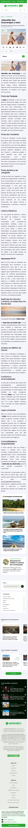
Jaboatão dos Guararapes (10, 73)
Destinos (13, 770)
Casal (10, 394)
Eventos (5, 606)
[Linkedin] (13, 757)
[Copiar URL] (24, 47)
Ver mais (13, 673)
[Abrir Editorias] (7, 10)
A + (3, 51)
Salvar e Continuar (13, 825)
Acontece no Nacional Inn (9, 610)
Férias (2, 16)
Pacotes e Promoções (13, 802)
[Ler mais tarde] (19, 624)
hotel (4, 416)
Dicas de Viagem (7, 596)
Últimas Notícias (5, 1)
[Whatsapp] (18, 757)
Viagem (5, 600)
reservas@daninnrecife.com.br (10, 481)
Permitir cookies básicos (9, 819)
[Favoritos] (20, 10)
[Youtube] (16, 757)
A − (7, 51)
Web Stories (20, 1)
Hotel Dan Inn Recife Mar (12, 322)
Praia (4, 100)
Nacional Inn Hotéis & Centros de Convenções (13, 25)
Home (13, 765)
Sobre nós (13, 768)
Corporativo (6, 608)
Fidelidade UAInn (13, 773)
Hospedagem (9, 16)
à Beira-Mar (21, 319)
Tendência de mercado (8, 598)
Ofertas (13, 775)
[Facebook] (9, 757)
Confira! (5, 572)
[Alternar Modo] (11, 51)
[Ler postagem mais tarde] (25, 17)
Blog (13, 1)
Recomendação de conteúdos (10, 821)
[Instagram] (11, 757)
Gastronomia (5, 258)
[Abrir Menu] (2, 10)
